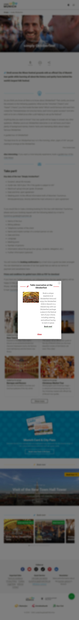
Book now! (48, 326)
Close (39, 334)
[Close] (59, 283)
